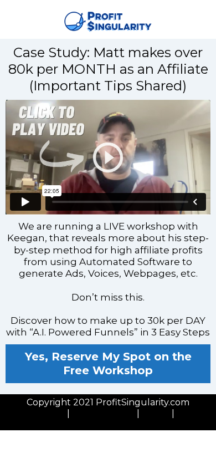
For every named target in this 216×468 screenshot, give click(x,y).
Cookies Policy (103, 413)
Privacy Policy (34, 413)
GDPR (155, 413)
